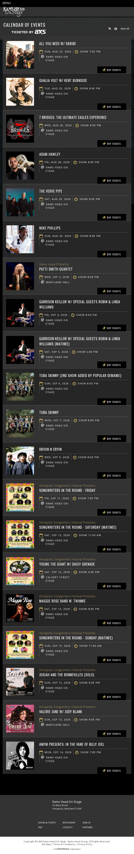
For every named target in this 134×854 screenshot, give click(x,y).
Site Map (46, 844)
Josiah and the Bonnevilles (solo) (66, 674)
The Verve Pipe (50, 191)
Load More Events (67, 781)
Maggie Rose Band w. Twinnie (62, 601)
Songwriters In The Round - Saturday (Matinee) (77, 527)
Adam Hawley (49, 154)
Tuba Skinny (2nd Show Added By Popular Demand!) (80, 375)
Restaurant (69, 822)
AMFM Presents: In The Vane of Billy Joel (71, 744)
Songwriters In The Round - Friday (67, 490)
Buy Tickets (114, 70)
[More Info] (20, 68)
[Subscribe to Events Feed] (109, 28)
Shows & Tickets (47, 822)
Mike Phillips (50, 228)
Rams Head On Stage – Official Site (14, 11)
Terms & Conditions (64, 844)
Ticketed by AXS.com (28, 32)
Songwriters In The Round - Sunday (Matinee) (76, 637)
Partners (87, 827)
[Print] (115, 28)
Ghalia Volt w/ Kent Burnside (63, 80)
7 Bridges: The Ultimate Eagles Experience (73, 117)
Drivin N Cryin (50, 449)
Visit (40, 827)
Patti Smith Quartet (56, 269)
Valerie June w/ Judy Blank (60, 711)
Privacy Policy (85, 844)
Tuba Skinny (49, 412)
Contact (68, 827)
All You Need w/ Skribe (57, 43)
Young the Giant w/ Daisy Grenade (67, 564)
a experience (67, 849)
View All (125, 28)
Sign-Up (87, 822)
